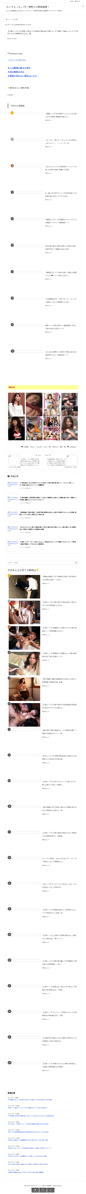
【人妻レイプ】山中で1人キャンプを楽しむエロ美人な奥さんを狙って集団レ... (59, 783)
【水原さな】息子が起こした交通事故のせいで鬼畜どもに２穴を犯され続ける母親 (27, 1156)
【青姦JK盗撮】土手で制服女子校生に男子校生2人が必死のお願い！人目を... (59, 578)
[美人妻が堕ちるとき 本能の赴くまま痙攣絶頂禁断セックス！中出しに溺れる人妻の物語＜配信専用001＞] (52, 404)
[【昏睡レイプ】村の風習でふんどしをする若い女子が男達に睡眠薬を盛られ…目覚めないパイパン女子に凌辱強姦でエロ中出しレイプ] (27, 124)
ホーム (8, 19)
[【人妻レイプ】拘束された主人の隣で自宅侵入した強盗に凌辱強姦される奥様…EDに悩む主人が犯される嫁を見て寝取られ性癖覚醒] (24, 1074)
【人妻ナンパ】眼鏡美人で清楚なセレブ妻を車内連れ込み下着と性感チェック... (59, 654)
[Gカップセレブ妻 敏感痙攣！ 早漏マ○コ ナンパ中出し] (69, 404)
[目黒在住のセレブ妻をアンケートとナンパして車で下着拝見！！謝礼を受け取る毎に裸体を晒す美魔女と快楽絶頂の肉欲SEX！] (16, 428)
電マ (65, 446)
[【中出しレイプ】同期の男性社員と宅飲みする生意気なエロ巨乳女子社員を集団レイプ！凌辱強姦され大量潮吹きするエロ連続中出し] (24, 766)
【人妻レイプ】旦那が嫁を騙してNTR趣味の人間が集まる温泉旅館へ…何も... (59, 962)
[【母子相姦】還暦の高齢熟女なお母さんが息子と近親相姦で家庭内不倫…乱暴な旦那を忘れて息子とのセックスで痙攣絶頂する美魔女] (24, 689)
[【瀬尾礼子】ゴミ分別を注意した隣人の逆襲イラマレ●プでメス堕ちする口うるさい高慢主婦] (27, 283)
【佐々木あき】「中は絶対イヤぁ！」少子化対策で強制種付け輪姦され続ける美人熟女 (28, 1124)
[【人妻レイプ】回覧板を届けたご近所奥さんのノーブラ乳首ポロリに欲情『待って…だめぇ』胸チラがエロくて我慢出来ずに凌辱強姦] (24, 920)
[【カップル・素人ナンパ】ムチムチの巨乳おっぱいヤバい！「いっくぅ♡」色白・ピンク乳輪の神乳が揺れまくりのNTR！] (27, 150)
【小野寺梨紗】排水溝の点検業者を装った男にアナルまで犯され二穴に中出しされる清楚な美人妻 (31, 1116)
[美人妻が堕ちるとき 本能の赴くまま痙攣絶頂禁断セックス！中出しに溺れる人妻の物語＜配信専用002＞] (34, 428)
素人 (50, 446)
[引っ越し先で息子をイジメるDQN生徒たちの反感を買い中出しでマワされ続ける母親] (27, 203)
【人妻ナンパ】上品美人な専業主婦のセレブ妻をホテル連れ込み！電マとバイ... (59, 936)
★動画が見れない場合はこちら (22, 76)
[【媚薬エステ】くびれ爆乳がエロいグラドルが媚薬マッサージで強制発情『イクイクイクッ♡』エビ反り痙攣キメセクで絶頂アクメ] (27, 230)
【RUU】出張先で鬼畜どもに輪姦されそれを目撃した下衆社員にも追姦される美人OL (28, 1164)
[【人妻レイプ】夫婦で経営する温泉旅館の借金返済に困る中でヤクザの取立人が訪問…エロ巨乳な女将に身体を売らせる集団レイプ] (24, 715)
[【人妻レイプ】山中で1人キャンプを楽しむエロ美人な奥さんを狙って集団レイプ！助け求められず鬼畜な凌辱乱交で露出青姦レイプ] (24, 792)
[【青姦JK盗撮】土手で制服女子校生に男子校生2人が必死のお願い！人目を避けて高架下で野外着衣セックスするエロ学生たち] (24, 587)
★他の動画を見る (16, 72)
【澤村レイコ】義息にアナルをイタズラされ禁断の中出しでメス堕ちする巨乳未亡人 (28, 1107)
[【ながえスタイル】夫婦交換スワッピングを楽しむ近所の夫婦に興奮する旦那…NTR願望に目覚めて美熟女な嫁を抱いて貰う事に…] (27, 177)
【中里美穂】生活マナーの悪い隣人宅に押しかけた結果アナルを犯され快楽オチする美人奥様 (30, 1099)
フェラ (45, 446)
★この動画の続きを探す (19, 68)
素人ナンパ (55, 446)
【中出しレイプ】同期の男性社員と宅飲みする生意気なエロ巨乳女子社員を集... (59, 757)
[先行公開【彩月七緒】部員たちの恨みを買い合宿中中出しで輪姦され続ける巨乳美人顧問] (27, 256)
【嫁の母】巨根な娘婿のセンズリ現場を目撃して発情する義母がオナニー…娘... (59, 731)
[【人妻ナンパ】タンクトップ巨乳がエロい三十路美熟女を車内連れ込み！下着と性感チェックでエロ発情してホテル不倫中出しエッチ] (24, 1022)
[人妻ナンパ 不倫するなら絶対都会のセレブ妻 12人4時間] (52, 428)
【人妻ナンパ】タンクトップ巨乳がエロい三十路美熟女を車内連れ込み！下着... (59, 1013)
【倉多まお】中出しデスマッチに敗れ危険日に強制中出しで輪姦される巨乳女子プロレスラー (30, 1148)
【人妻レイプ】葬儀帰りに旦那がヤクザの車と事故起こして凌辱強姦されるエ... (59, 629)
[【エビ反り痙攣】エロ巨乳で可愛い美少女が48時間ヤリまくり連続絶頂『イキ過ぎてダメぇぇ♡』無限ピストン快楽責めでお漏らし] (27, 362)
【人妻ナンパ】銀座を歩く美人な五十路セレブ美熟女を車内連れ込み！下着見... (59, 988)
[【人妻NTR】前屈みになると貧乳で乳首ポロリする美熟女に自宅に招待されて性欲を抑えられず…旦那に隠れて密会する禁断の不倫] (24, 1048)
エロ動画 (16, 19)
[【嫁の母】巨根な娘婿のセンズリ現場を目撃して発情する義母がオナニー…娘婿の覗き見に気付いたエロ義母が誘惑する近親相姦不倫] (24, 740)
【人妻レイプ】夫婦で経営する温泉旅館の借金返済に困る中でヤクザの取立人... (59, 706)
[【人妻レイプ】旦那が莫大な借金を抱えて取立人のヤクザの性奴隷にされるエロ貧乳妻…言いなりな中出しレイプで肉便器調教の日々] (24, 612)
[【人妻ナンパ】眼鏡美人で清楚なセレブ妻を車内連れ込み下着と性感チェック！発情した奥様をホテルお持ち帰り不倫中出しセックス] (24, 663)
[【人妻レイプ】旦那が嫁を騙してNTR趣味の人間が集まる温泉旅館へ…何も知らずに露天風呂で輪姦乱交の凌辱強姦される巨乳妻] (24, 971)
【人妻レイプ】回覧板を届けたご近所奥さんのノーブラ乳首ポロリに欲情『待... (59, 911)
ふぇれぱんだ (72, 446)
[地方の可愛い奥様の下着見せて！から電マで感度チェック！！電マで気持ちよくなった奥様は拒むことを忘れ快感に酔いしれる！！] (16, 404)
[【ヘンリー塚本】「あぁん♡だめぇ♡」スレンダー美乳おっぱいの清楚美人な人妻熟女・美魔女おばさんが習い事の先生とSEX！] (24, 869)
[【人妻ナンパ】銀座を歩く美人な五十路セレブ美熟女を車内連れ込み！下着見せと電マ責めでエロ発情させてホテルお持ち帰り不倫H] (24, 997)
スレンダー (39, 446)
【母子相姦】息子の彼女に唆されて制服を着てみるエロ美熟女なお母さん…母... (59, 808)
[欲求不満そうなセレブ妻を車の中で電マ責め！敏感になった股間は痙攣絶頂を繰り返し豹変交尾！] (69, 428)
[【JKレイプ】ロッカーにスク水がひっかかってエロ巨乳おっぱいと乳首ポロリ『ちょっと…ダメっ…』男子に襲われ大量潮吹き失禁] (24, 894)
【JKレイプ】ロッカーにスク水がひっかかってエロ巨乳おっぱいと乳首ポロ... (59, 885)
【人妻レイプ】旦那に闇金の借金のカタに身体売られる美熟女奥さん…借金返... (59, 834)
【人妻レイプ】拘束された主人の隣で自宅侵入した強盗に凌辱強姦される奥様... (59, 1065)
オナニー (32, 446)
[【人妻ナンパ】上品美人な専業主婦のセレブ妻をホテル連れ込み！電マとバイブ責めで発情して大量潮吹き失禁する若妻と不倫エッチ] (24, 945)
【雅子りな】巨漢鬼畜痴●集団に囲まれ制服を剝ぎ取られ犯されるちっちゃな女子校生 (28, 1132)
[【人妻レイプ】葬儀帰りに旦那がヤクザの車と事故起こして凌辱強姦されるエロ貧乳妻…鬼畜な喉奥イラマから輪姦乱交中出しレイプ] (24, 638)
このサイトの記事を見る (17, 60)
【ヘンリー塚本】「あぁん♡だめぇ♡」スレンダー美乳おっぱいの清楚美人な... (59, 860)
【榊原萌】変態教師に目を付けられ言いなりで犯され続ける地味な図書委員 (25, 1172)
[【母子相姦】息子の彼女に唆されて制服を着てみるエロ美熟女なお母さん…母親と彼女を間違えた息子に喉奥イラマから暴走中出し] (24, 817)
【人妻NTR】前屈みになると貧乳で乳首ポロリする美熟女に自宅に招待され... (59, 1039)
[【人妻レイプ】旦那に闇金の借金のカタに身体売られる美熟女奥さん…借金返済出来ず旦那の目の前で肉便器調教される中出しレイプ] (24, 843)
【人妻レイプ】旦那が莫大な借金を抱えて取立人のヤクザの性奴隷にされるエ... (59, 603)
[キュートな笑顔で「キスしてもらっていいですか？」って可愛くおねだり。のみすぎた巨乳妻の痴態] (34, 404)
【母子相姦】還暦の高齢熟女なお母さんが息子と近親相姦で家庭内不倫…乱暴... (59, 680)
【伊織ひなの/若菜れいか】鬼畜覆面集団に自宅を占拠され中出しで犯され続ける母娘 (28, 1140)
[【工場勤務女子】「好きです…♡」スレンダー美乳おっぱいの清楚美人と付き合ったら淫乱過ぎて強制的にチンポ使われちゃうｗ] (27, 309)
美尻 (61, 446)
